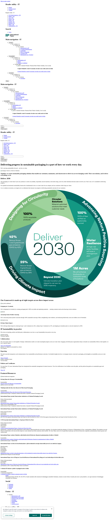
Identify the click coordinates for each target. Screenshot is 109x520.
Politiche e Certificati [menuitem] (22, 63)
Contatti (10, 10)
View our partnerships (6, 345)
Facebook (11, 484)
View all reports (4, 358)
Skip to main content (5, 1)
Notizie (10, 7)
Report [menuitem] (19, 61)
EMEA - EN (11, 16)
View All (3, 370)
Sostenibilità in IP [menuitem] (21, 60)
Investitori (13, 500)
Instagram (11, 485)
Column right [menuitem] (17, 64)
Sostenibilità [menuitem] (11, 56)
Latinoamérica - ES (13, 26)
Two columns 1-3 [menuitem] (15, 57)
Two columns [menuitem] (20, 46)
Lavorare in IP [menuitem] (23, 53)
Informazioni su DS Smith (17, 497)
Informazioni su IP (15, 496)
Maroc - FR (11, 24)
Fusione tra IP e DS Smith (17, 498)
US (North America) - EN (15, 15)
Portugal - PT (12, 23)
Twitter (10, 488)
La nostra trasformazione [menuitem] (26, 49)
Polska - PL (11, 20)
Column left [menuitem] (17, 45)
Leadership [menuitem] (23, 50)
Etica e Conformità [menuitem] (24, 52)
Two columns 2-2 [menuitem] (15, 44)
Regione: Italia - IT (10, 12)
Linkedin (11, 487)
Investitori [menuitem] (11, 73)
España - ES (11, 22)
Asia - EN (11, 18)
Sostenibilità (14, 501)
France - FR (11, 19)
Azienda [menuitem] (11, 42)
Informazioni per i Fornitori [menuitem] (26, 54)
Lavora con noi (12, 8)
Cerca (10, 32)
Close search (4, 129)
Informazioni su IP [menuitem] (24, 48)
